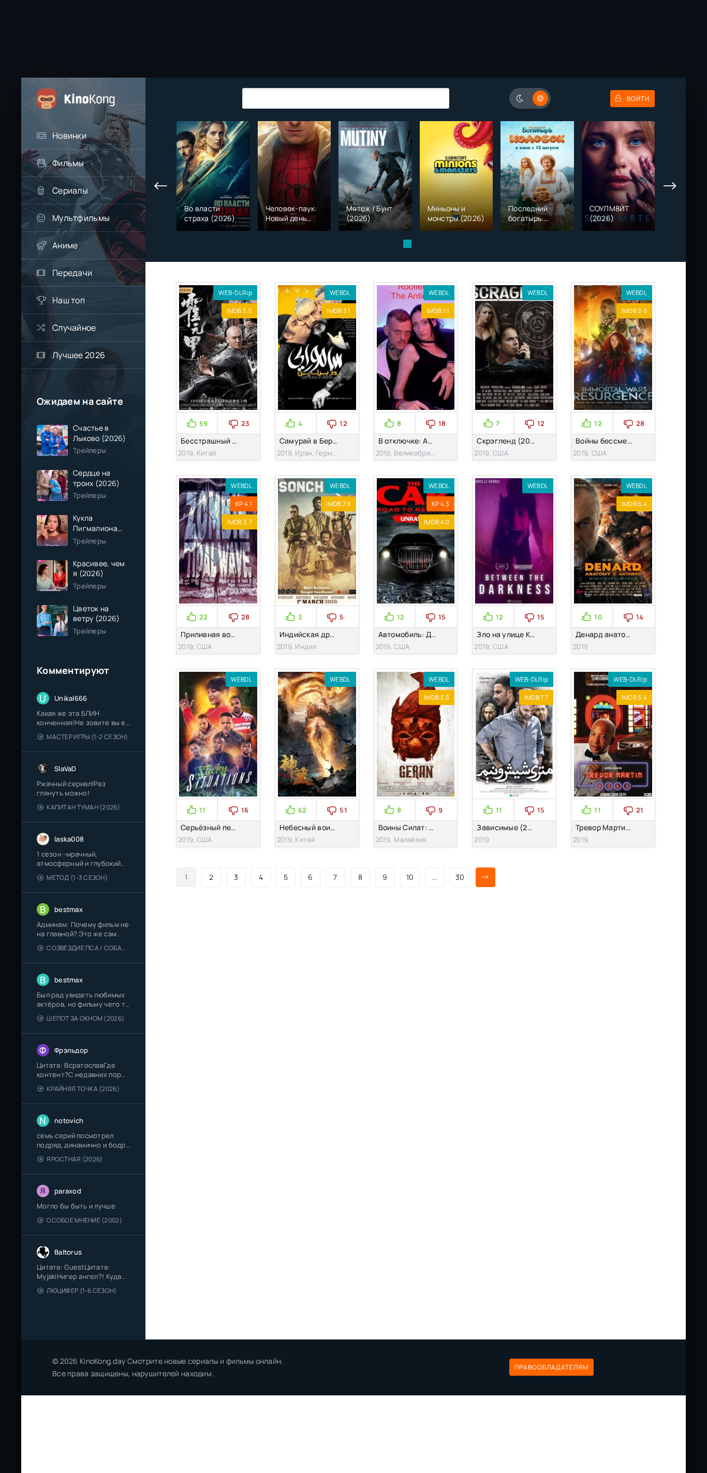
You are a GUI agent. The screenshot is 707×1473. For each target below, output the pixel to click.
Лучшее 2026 (78, 355)
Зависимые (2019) (510, 827)
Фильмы (68, 163)
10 (410, 877)
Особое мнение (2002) (84, 1220)
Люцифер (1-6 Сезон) (81, 1290)
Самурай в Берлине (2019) (327, 441)
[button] (407, 244)
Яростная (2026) (74, 1159)
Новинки (69, 135)
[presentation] (161, 186)
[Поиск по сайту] (433, 98)
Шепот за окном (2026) (85, 1018)
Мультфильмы (81, 218)
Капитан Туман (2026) (83, 807)
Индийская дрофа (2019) (324, 634)
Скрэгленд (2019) (509, 441)
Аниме (65, 245)
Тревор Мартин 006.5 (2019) (626, 827)
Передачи (72, 272)
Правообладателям (551, 1367)
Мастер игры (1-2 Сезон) (87, 736)
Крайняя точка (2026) (83, 1088)
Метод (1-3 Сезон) (77, 877)
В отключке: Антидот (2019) (428, 441)
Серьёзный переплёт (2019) (231, 827)
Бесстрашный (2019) (218, 441)
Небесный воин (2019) (319, 827)
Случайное (74, 327)
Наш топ (68, 300)
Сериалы (70, 190)
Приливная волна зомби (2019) (236, 634)
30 (460, 877)
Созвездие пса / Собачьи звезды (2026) (88, 948)
